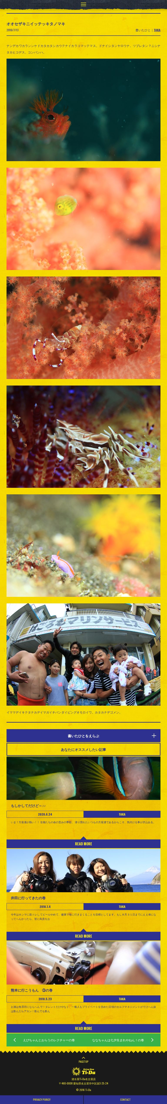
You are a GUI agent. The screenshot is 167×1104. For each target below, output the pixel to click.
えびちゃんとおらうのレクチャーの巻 (49, 1040)
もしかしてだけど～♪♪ (28, 805)
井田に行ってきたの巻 (28, 897)
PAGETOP (84, 1061)
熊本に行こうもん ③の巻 (32, 990)
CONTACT (125, 1099)
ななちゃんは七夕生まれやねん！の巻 (118, 1040)
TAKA (157, 30)
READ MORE (83, 843)
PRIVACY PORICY (41, 1099)
